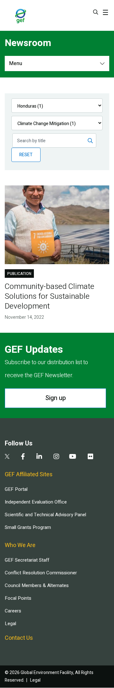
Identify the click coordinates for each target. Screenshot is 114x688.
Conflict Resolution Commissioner (41, 572)
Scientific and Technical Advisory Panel (45, 514)
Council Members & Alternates (37, 585)
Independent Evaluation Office (36, 501)
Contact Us (19, 638)
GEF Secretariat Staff (27, 560)
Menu (15, 63)
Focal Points (18, 598)
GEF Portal (16, 489)
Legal (10, 623)
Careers (13, 610)
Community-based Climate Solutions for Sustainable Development (49, 296)
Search (95, 12)
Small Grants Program (28, 527)
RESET (26, 154)
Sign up (55, 398)
